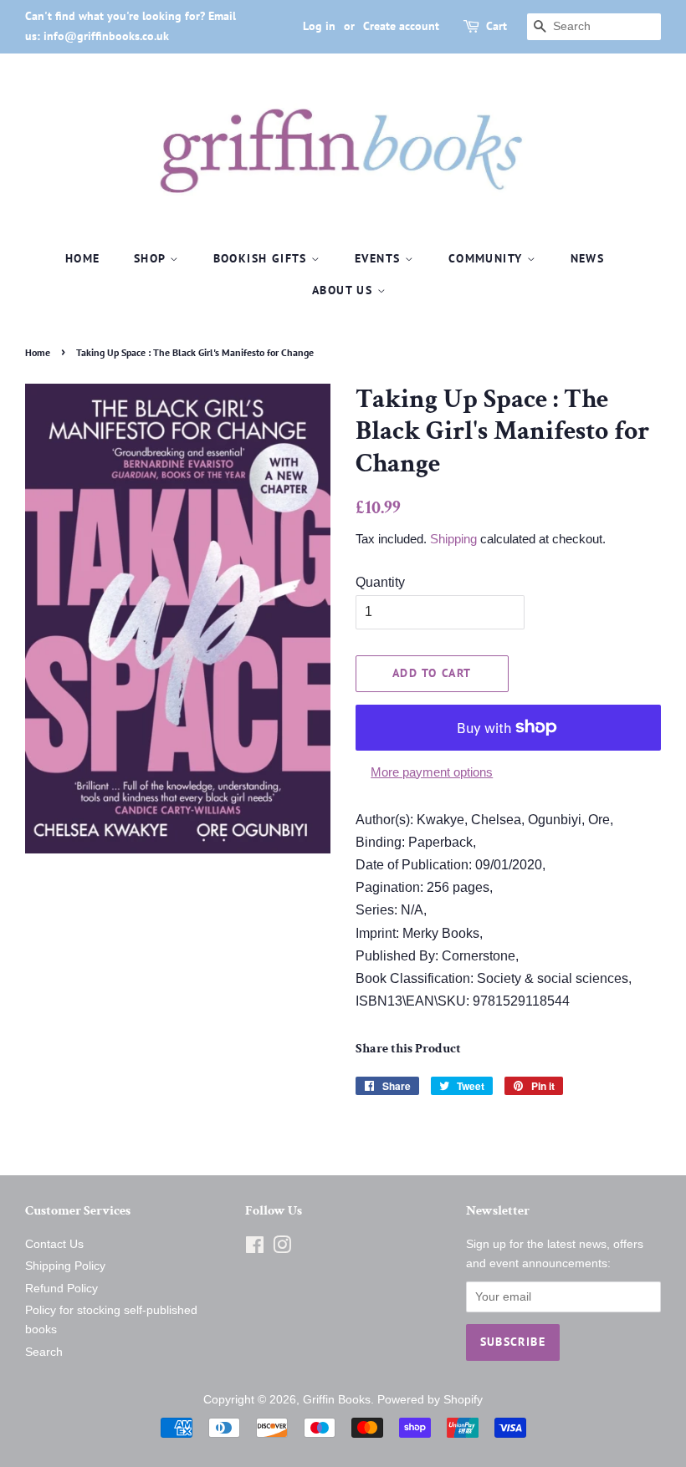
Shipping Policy (65, 1266)
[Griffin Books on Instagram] (282, 1248)
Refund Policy (61, 1288)
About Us (344, 290)
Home (82, 258)
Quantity (380, 582)
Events (380, 258)
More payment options (432, 772)
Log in (319, 25)
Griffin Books (337, 1399)
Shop (152, 258)
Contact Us (54, 1244)
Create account (401, 25)
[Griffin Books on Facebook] (254, 1248)
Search (44, 1352)
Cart (496, 25)
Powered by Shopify (430, 1399)
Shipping (453, 539)
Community (487, 258)
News (588, 258)
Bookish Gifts (262, 258)
